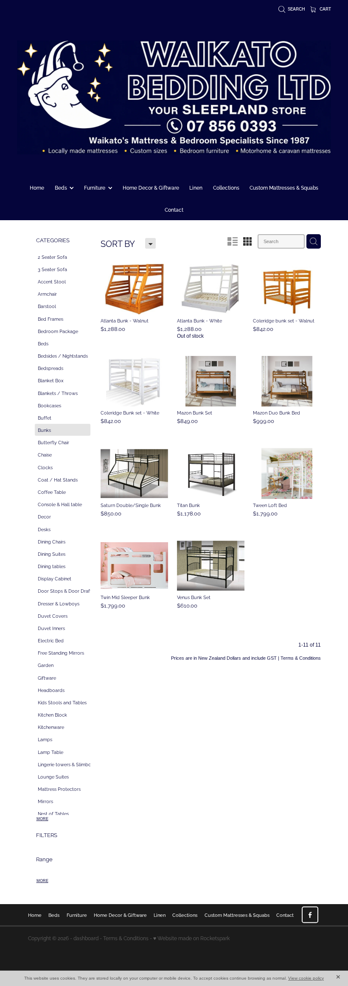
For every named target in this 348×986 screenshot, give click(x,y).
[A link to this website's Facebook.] (310, 915)
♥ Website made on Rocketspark (191, 937)
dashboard (85, 937)
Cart (324, 9)
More (42, 819)
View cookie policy (306, 978)
